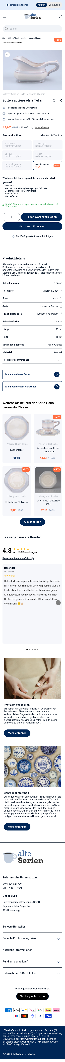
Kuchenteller (16, 450)
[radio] (17, 144)
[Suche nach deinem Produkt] (6, 28)
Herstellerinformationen (15, 359)
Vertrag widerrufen (32, 996)
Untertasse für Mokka (16, 502)
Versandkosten (42, 127)
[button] (4, 16)
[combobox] (32, 28)
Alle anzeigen (32, 521)
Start (4, 38)
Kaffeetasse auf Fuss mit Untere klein (48, 450)
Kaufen (41, 4)
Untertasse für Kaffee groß (48, 502)
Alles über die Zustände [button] (51, 135)
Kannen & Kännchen (47, 314)
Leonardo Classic (34, 38)
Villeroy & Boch (13, 38)
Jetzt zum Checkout (32, 226)
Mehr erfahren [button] (11, 196)
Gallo (23, 38)
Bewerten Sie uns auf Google (18, 558)
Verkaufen (54, 4)
